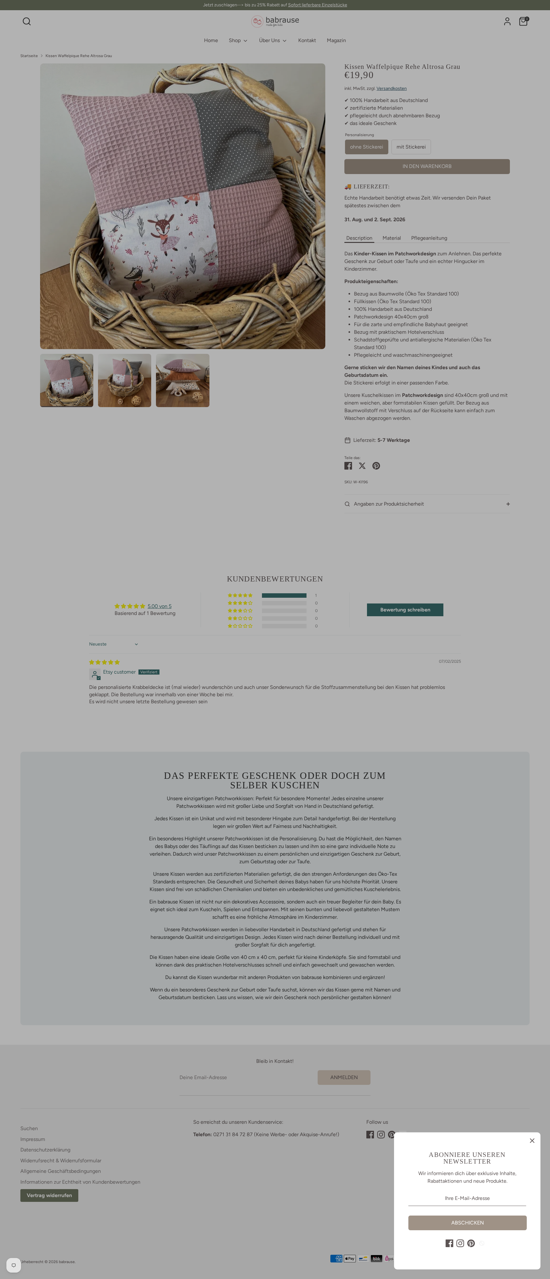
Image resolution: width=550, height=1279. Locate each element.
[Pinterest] (471, 1243)
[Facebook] (449, 1243)
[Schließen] (532, 1141)
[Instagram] (460, 1243)
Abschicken (467, 1223)
